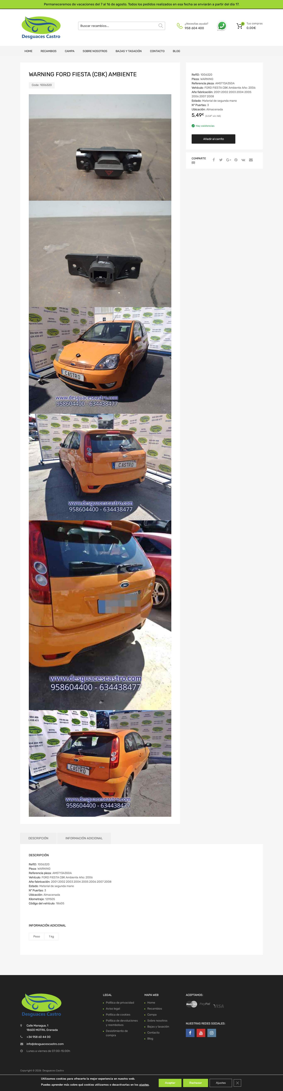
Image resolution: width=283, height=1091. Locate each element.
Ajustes (221, 1083)
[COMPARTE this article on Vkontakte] (243, 160)
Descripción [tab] (38, 838)
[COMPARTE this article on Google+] (228, 160)
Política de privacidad (120, 1002)
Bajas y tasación (129, 51)
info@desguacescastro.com (45, 1044)
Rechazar (195, 1083)
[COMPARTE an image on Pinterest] (235, 160)
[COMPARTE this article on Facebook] (213, 160)
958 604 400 (194, 28)
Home (28, 51)
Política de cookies (118, 1014)
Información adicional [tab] (84, 838)
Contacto (157, 51)
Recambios (49, 51)
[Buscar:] (121, 26)
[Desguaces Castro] (38, 27)
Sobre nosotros (95, 51)
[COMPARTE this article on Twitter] (220, 160)
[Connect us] (190, 1032)
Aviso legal (113, 1008)
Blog (176, 51)
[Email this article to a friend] (250, 160)
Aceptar (170, 1083)
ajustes (144, 1085)
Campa (69, 51)
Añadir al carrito (213, 139)
